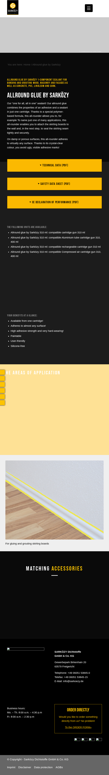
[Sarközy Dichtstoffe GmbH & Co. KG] (12, 8)
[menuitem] (12, 767)
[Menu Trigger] (89, 8)
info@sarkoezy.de (73, 681)
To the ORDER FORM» (78, 727)
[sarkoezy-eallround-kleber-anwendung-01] (54, 500)
